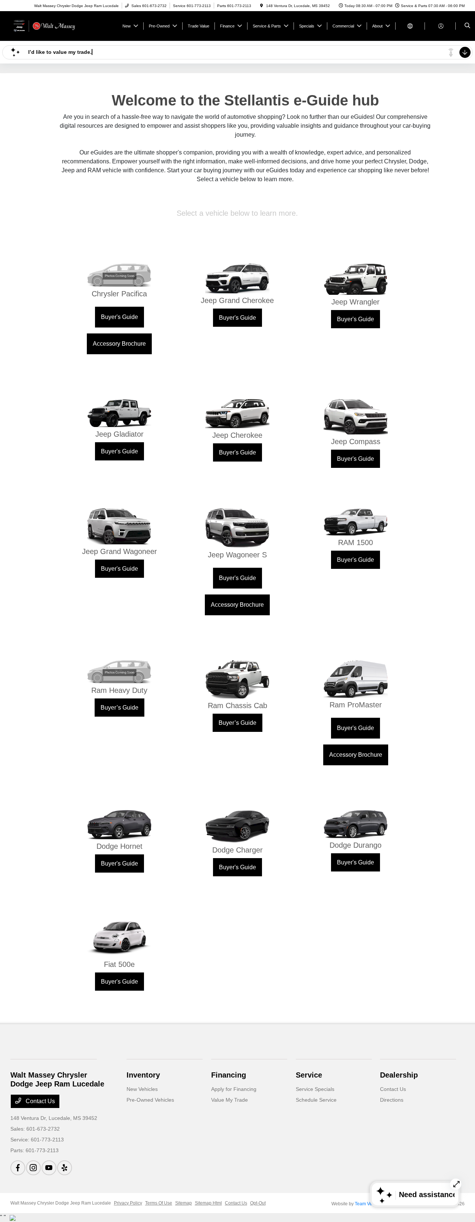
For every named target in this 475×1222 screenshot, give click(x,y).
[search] (467, 26)
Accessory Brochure (119, 343)
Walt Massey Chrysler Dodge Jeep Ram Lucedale (60, 1203)
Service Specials (315, 1089)
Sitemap (183, 1203)
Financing (228, 1075)
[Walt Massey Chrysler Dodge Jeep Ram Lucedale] (44, 25)
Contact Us (39, 1101)
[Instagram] (33, 1167)
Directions (391, 1100)
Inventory (143, 1075)
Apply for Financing (233, 1089)
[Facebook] (17, 1167)
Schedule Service (316, 1100)
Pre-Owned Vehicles (150, 1100)
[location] (261, 6)
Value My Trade (229, 1100)
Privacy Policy (128, 1203)
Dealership (399, 1075)
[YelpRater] (64, 1167)
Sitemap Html (208, 1203)
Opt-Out (258, 1203)
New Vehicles (142, 1089)
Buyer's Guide (119, 317)
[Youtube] (49, 1167)
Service (309, 1075)
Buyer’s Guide (119, 707)
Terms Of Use (158, 1203)
